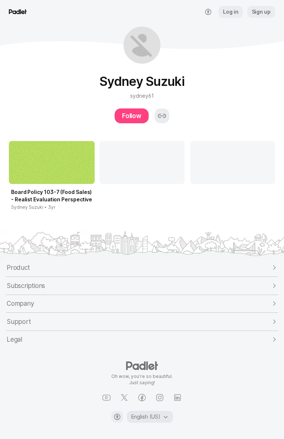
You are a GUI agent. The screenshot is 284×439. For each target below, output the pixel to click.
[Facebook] (142, 397)
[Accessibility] (117, 417)
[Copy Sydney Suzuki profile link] (162, 115)
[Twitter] (124, 397)
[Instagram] (159, 397)
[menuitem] (208, 12)
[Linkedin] (177, 397)
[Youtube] (106, 397)
